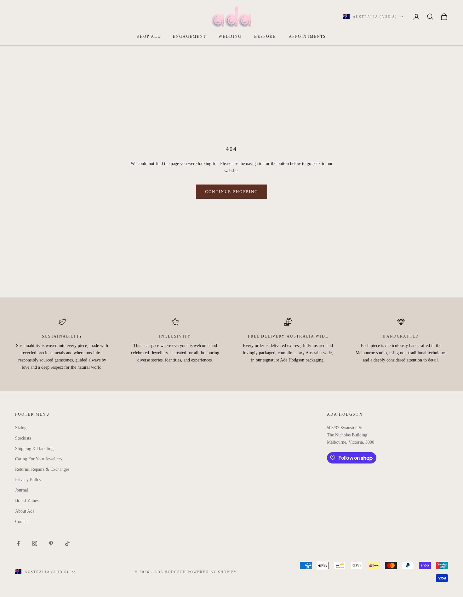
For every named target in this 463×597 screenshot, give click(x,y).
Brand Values (26, 500)
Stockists (23, 438)
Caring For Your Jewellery (38, 459)
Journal (21, 490)
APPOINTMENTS (307, 36)
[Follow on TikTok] (67, 543)
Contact (22, 521)
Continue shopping (231, 191)
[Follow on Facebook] (18, 543)
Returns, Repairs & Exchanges (42, 469)
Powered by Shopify (212, 572)
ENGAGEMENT (189, 36)
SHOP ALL (148, 36)
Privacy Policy (28, 479)
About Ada (24, 511)
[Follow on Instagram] (34, 543)
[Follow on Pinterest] (51, 543)
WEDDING (230, 36)
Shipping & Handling (34, 448)
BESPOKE (265, 36)
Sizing (20, 427)
